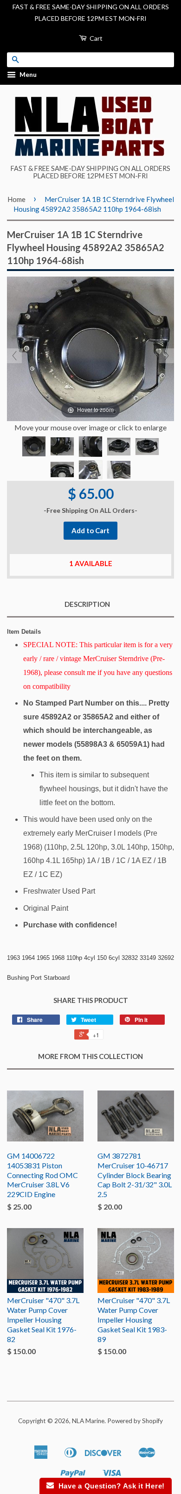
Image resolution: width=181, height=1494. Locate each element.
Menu (27, 75)
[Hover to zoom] (90, 347)
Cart (95, 38)
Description (87, 604)
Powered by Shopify (135, 1421)
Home (16, 199)
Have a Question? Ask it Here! (109, 1486)
